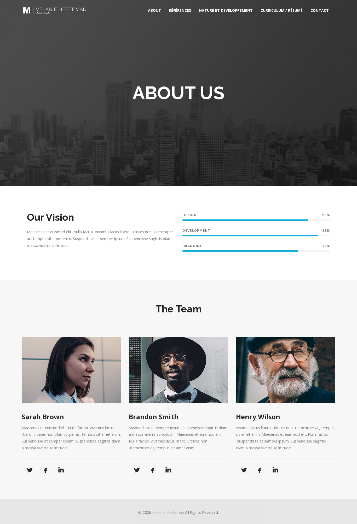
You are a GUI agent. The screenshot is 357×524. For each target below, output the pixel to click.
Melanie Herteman (168, 512)
